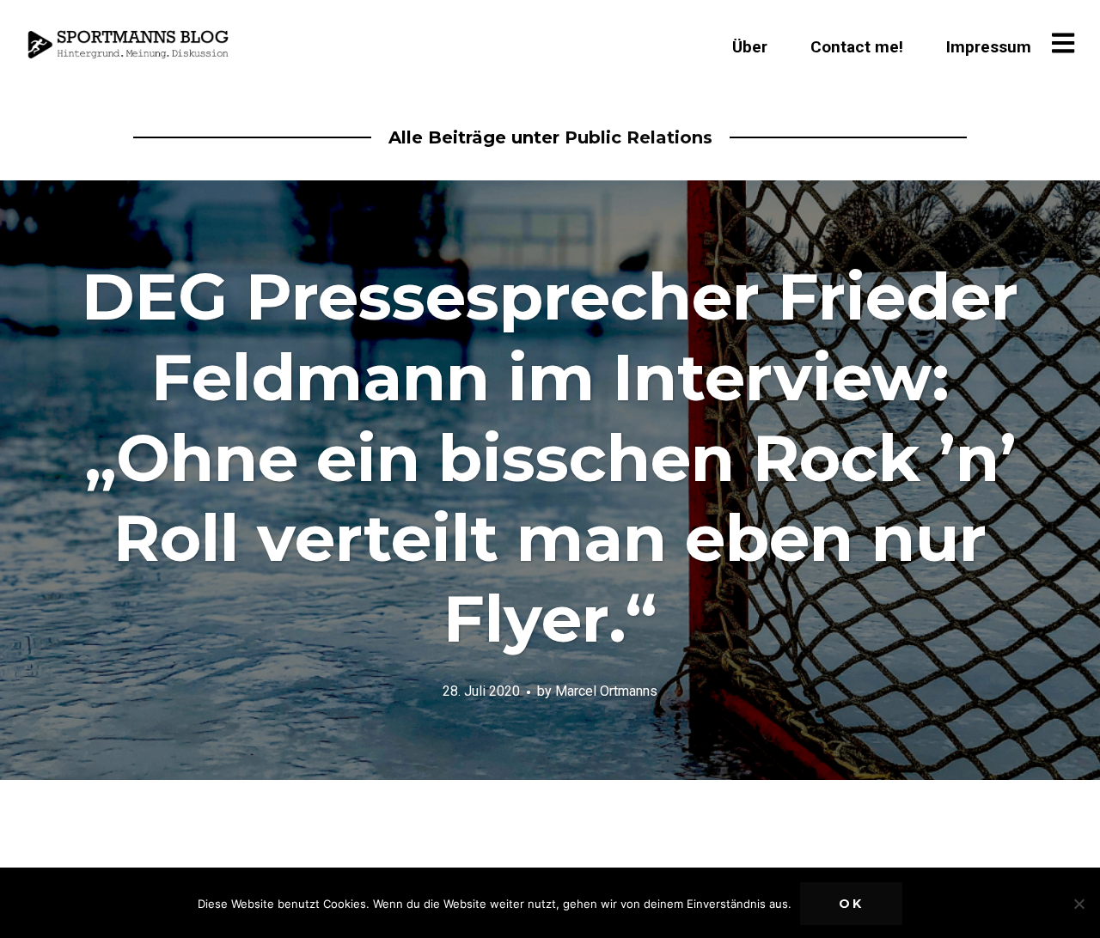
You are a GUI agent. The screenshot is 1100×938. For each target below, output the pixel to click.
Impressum (988, 47)
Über (749, 47)
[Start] (130, 44)
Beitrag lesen (550, 480)
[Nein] (1078, 903)
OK (851, 903)
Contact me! (856, 47)
